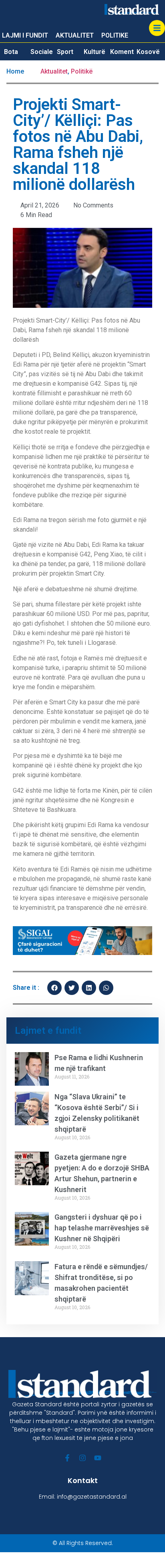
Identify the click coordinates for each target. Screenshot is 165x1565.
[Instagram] (82, 1457)
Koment (122, 52)
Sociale (41, 52)
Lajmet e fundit (48, 1030)
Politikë (82, 71)
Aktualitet (54, 71)
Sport (65, 52)
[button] (54, 988)
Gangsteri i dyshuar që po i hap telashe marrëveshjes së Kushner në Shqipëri (101, 1228)
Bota (11, 52)
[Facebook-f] (67, 1457)
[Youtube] (97, 1457)
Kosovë (148, 52)
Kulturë (94, 52)
